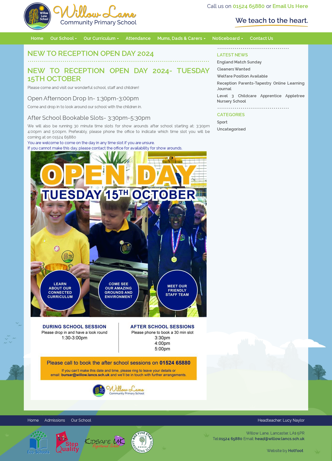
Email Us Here (290, 6)
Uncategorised (231, 129)
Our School (62, 38)
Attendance (138, 38)
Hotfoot (295, 450)
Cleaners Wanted (233, 69)
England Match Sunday (239, 62)
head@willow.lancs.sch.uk (280, 438)
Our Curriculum (100, 38)
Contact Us (261, 38)
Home (37, 38)
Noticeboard (226, 38)
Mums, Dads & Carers (180, 38)
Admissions (54, 420)
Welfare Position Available (242, 76)
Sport (222, 122)
